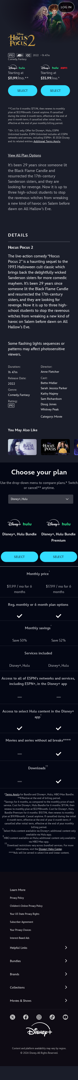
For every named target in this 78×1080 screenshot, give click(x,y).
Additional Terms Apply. (47, 141)
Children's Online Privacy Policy (26, 906)
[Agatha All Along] (22, 447)
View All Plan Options (24, 155)
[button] (39, 948)
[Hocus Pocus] (55, 447)
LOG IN (66, 7)
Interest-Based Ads (19, 938)
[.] (12, 1017)
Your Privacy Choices (20, 930)
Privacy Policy (17, 898)
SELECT (22, 90)
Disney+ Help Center (50, 849)
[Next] (70, 446)
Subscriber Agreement (21, 922)
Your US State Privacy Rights (24, 914)
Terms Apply (12, 794)
